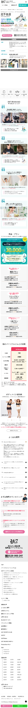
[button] (11, 420)
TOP (2, 564)
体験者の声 (14, 5)
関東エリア (14, 9)
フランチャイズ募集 (6, 623)
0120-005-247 (13, 54)
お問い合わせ (4, 616)
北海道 (5, 659)
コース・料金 (4, 598)
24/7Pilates (4, 638)
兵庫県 (11, 674)
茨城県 (18, 664)
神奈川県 (19, 662)
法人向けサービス (5, 620)
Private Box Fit (5, 644)
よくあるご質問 (5, 607)
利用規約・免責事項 (11, 696)
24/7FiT (3, 635)
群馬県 (11, 667)
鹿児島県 (19, 679)
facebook (6, 649)
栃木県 (5, 667)
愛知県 (11, 672)
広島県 (11, 677)
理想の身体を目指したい (9, 592)
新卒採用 (3, 629)
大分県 (11, 679)
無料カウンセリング (6, 705)
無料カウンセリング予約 (7, 613)
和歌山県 (19, 674)
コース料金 (4, 5)
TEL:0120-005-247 (8, 688)
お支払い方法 (7, 600)
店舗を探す (24, 5)
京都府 (18, 672)
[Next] (20, 63)
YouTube (6, 653)
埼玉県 (5, 664)
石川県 (5, 669)
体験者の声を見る (14, 430)
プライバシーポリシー (6, 698)
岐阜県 (18, 669)
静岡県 (5, 672)
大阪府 (5, 674)
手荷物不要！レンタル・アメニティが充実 (13, 582)
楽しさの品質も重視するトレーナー (12, 578)
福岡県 (18, 677)
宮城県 (18, 659)
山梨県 (11, 669)
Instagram (6, 651)
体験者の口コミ (10, 456)
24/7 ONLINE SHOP (6, 641)
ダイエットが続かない (9, 590)
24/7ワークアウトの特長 (7, 571)
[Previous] (7, 63)
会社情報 (3, 626)
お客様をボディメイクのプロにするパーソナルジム (15, 572)
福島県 (5, 662)
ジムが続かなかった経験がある (11, 594)
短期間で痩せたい (8, 586)
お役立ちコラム (5, 610)
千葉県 (11, 664)
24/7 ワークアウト (4, 9)
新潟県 (18, 667)
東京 (18, 9)
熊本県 (5, 679)
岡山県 (5, 677)
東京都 (11, 662)
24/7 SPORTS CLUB (6, 632)
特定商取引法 (21, 696)
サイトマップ (17, 698)
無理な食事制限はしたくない (10, 588)
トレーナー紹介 (7, 580)
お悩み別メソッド (8, 584)
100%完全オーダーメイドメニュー (11, 574)
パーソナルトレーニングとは (8, 567)
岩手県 (11, 659)
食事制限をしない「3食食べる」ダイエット (13, 576)
